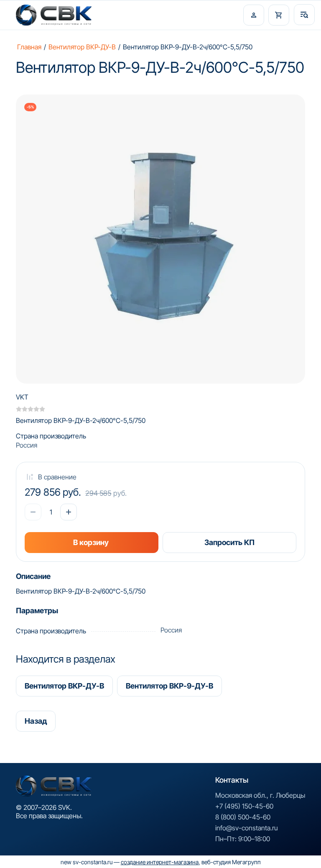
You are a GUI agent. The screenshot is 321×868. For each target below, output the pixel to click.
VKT (22, 397)
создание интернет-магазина (160, 861)
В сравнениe (57, 477)
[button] (253, 15)
